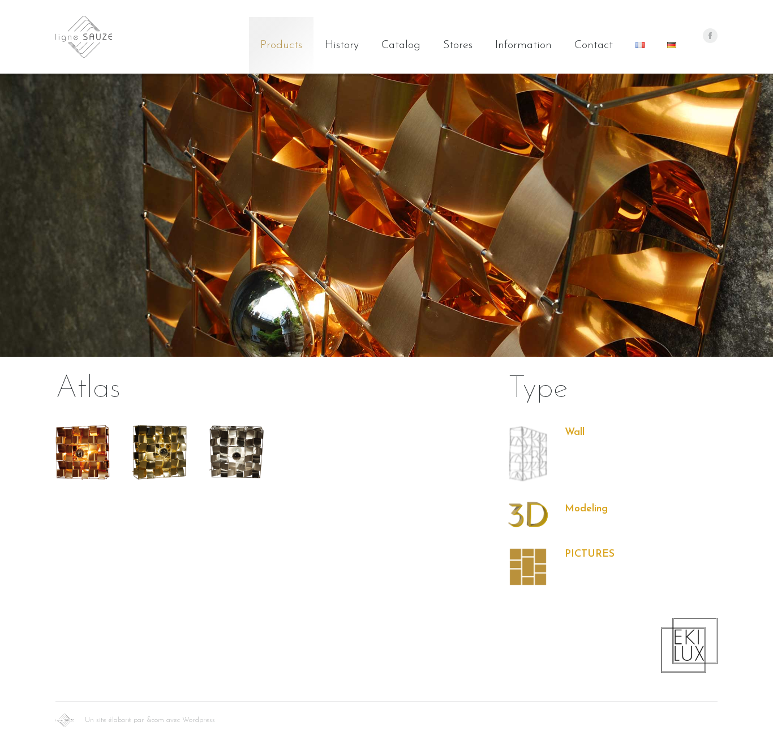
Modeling (586, 509)
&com (155, 720)
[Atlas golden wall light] (159, 452)
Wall (575, 433)
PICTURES (590, 554)
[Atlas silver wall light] (236, 452)
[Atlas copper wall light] (82, 452)
